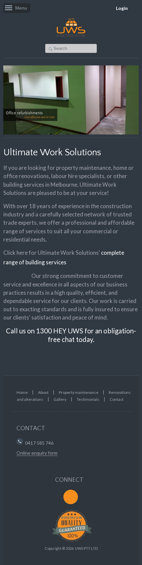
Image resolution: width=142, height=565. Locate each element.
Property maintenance (78, 392)
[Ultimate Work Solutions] (71, 37)
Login (122, 8)
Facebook (70, 497)
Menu (21, 8)
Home (22, 392)
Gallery (59, 399)
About (43, 392)
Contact (117, 399)
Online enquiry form (37, 453)
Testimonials (88, 399)
